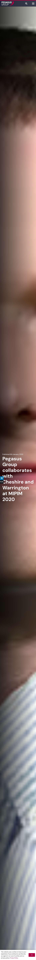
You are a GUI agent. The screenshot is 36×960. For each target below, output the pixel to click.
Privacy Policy (14, 958)
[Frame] (8, 4)
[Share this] (2, 482)
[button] (26, 4)
